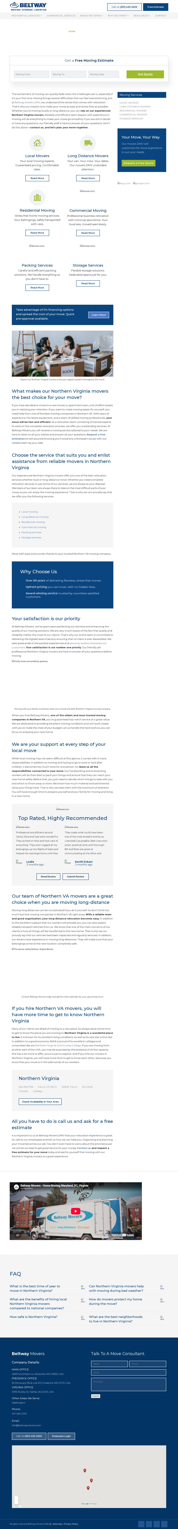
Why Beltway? (117, 15)
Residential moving (33, 522)
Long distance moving (35, 517)
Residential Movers (133, 110)
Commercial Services (61, 15)
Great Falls (69, 1087)
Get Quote (145, 74)
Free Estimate (156, 7)
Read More (37, 178)
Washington (18, 1402)
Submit (95, 1396)
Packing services (32, 532)
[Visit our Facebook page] (141, 1524)
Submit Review (75, 876)
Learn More (99, 314)
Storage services (32, 537)
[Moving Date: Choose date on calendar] (122, 74)
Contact (161, 15)
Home (72, 31)
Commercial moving (34, 527)
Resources (141, 15)
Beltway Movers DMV (27, 102)
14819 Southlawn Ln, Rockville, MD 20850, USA (38, 1374)
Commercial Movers (133, 114)
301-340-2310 (19, 1413)
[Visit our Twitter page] (149, 1524)
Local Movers (129, 102)
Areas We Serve (90, 15)
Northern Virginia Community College (58, 1045)
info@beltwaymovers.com (26, 1425)
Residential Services (26, 15)
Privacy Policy (71, 1524)
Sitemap (57, 1524)
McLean (87, 1087)
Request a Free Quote (139, 163)
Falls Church (47, 1087)
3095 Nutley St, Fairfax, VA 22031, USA (33, 1392)
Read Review (48, 876)
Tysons (23, 1091)
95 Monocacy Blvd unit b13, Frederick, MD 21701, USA (41, 1383)
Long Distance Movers (135, 106)
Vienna (37, 1091)
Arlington (26, 1087)
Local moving (30, 511)
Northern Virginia (39, 1078)
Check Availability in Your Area (40, 1101)
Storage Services (131, 118)
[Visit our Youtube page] (164, 1524)
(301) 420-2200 (124, 7)
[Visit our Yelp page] (157, 1524)
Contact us (84, 1148)
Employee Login (61, 1436)
